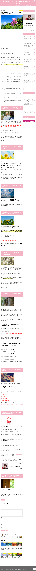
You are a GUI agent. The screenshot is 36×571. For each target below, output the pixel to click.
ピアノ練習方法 (26, 80)
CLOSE (19, 73)
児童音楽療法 (26, 73)
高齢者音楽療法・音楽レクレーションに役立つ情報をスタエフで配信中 (12, 98)
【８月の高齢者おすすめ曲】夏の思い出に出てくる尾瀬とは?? (13, 91)
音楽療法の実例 (26, 52)
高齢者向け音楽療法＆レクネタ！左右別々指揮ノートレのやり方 (28, 104)
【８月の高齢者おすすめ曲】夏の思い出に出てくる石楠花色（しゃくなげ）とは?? (13, 93)
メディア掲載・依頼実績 (25, 5)
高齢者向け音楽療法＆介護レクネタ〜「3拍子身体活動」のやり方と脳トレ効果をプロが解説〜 (29, 96)
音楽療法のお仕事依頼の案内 (18, 5)
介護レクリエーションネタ (28, 36)
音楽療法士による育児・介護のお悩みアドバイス (28, 46)
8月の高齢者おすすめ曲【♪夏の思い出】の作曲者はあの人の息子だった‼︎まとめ (12, 101)
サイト (2, 524)
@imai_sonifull (18, 454)
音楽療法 (26, 66)
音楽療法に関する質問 (28, 43)
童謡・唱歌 (26, 82)
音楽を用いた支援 (27, 54)
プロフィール (13, 5)
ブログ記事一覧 (9, 5)
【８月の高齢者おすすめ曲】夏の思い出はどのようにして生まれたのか (12, 83)
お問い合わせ (29, 5)
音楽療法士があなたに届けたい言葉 (28, 49)
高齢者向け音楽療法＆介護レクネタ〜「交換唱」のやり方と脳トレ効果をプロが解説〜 (28, 100)
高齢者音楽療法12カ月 (28, 59)
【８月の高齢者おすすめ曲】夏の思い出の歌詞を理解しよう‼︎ (12, 89)
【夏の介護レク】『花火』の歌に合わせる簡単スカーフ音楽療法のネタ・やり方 (28, 108)
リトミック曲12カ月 (27, 61)
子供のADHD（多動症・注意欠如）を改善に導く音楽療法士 (18, 2)
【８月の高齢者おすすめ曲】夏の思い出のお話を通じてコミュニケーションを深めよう (12, 77)
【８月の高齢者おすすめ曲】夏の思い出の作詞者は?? (12, 81)
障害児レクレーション (27, 38)
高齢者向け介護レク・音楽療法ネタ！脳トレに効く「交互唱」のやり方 (28, 112)
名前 (2, 517)
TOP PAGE (6, 5)
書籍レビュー (26, 68)
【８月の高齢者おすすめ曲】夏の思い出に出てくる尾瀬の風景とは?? (12, 86)
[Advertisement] (12, 39)
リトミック (26, 75)
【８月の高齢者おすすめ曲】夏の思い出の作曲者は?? (12, 79)
